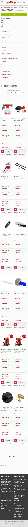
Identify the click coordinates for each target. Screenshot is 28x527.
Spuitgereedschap (6, 53)
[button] (6, 154)
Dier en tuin (4, 64)
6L (2, 24)
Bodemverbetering (18, 516)
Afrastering (16, 517)
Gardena (4, 40)
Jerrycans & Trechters (6, 68)
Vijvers (2, 80)
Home (2, 9)
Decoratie (3, 61)
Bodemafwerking (18, 514)
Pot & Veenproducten (19, 508)
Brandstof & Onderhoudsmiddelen (9, 58)
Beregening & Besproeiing (7, 10)
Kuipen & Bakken (5, 71)
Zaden (15, 503)
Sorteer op (6, 92)
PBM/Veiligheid (17, 510)
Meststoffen (17, 506)
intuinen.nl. (5, 147)
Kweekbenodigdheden (6, 74)
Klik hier (4, 146)
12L (2, 22)
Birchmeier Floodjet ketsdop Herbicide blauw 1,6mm (20, 293)
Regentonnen (4, 77)
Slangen (4, 50)
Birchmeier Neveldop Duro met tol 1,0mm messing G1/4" (19, 409)
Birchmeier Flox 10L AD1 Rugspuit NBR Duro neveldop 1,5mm (7, 351)
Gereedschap (17, 505)
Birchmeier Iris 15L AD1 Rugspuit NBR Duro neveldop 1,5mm (20, 351)
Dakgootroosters (6, 37)
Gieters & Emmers (6, 44)
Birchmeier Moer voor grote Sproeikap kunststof (6, 409)
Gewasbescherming (19, 513)
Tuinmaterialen (10, 9)
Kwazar (4, 47)
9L (2, 26)
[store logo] (10, 3)
